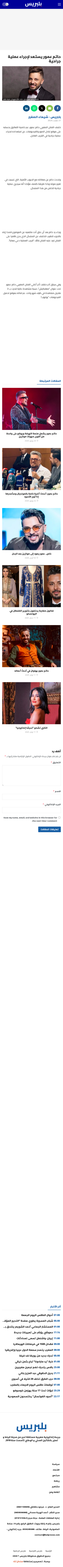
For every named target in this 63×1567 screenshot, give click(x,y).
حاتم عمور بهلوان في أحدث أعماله (31, 671)
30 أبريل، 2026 (30, 557)
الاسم (57, 791)
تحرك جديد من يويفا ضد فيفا (39, 1355)
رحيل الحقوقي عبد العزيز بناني (39, 1373)
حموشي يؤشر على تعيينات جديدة (37, 1332)
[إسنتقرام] (31, 1448)
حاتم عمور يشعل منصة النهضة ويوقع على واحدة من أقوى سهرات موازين (31, 435)
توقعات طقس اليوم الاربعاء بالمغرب (35, 1385)
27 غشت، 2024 (54, 120)
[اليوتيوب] (39, 1448)
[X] (17, 1448)
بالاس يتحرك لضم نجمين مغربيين (37, 1367)
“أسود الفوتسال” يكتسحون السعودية (34, 1396)
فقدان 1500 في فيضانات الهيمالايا (36, 1344)
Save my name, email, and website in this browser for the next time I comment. (30, 819)
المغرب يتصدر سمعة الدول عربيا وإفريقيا (32, 1350)
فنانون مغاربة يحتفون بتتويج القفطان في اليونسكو (32, 612)
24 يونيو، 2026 (30, 500)
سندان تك (18, 1561)
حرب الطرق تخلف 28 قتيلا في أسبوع (36, 1379)
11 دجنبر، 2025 (30, 618)
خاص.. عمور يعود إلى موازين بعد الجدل (31, 554)
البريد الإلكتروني (52, 804)
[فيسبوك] (46, 1448)
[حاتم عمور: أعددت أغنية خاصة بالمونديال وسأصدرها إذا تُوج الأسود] (31, 469)
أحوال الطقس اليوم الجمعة (40, 1315)
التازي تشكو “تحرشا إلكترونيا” (31, 728)
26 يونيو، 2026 (30, 440)
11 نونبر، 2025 (30, 675)
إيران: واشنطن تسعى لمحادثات (38, 1338)
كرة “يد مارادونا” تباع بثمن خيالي (37, 1361)
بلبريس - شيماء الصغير (44, 117)
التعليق (56, 762)
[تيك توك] (24, 1448)
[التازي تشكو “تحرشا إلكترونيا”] (31, 703)
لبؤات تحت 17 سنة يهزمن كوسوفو (36, 1390)
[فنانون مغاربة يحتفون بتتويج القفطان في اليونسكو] (31, 586)
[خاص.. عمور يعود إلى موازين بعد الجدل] (31, 529)
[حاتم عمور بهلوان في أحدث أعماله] (31, 646)
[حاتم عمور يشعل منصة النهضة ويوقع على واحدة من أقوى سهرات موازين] (31, 409)
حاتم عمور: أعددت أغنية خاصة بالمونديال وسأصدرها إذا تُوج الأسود (31, 495)
